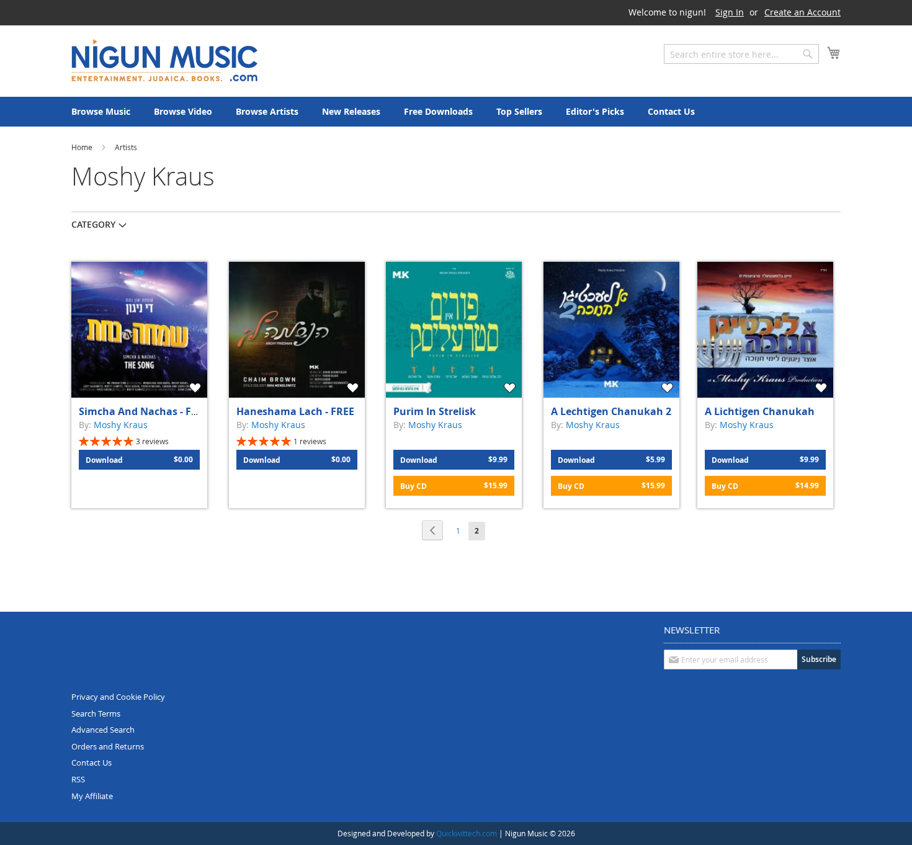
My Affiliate (92, 796)
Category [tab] (93, 224)
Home (82, 147)
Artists (126, 147)
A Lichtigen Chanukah (760, 411)
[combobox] (741, 54)
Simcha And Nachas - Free (143, 411)
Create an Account (802, 12)
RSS (78, 779)
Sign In (729, 12)
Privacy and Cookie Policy (118, 696)
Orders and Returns (107, 746)
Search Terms (95, 713)
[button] (196, 388)
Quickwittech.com (466, 833)
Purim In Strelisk (434, 411)
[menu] (456, 112)
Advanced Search (103, 729)
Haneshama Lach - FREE (295, 411)
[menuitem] (101, 112)
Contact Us (91, 762)
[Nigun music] (164, 60)
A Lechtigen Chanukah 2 (611, 411)
